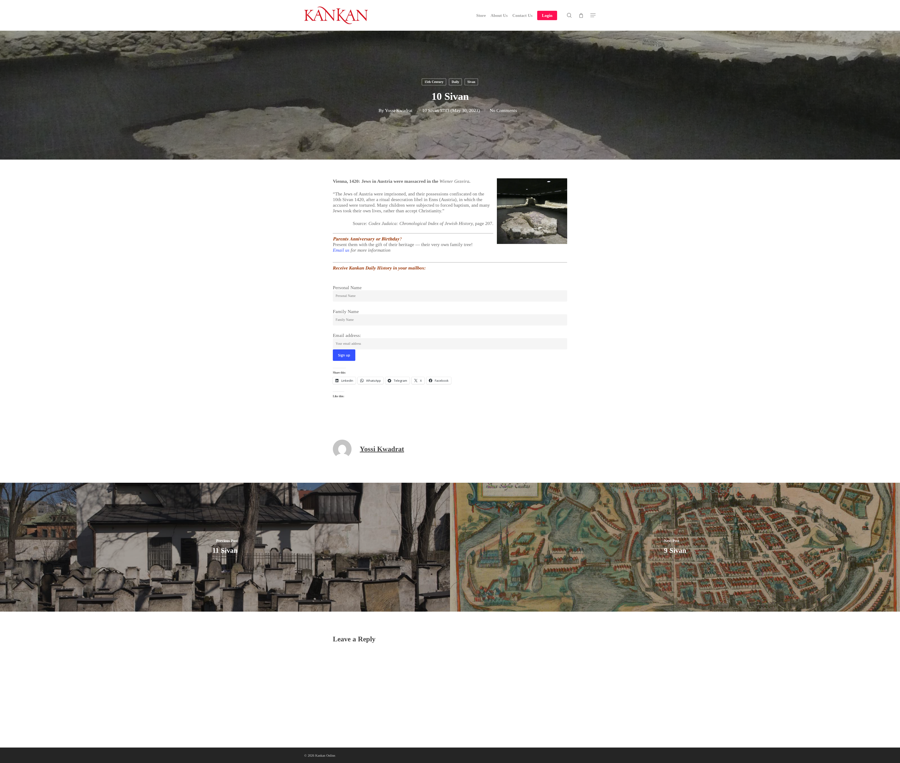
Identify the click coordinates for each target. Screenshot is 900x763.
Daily (455, 82)
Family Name (346, 311)
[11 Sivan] (225, 547)
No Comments (503, 110)
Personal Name (347, 287)
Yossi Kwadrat (398, 110)
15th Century (433, 82)
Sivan (471, 82)
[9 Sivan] (675, 547)
